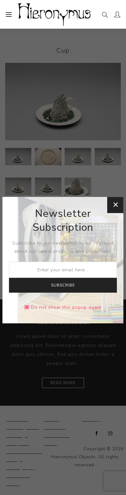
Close (115, 205)
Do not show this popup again (66, 307)
